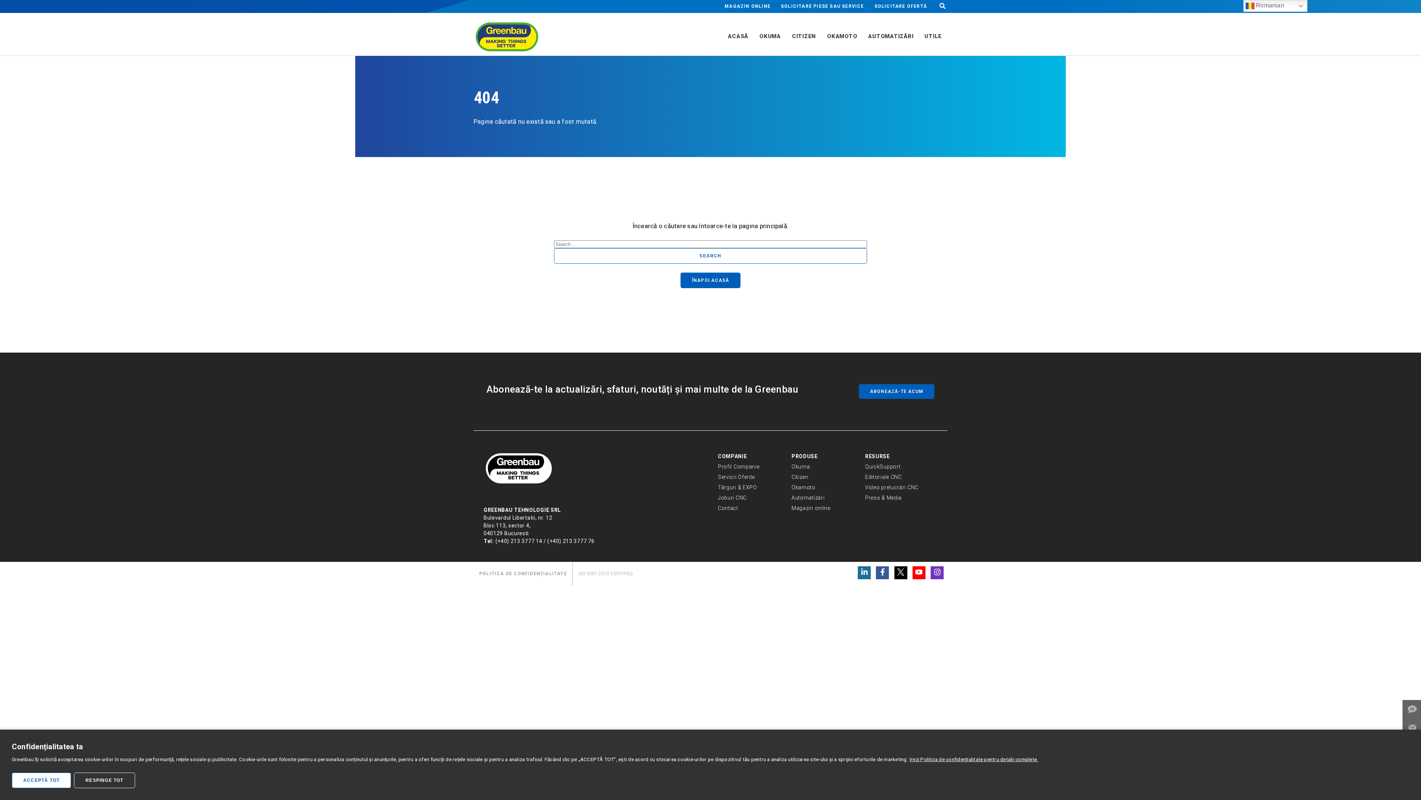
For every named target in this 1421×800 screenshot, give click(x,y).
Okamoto (804, 487)
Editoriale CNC (883, 477)
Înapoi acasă (710, 280)
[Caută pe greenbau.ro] (942, 6)
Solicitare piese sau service (822, 6)
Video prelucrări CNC (891, 487)
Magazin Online (747, 6)
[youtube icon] (919, 572)
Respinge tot (104, 780)
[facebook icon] (882, 572)
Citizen (800, 477)
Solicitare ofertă (900, 6)
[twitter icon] (900, 572)
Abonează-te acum (896, 391)
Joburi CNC (732, 498)
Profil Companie (739, 467)
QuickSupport (882, 467)
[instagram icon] (937, 572)
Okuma (801, 467)
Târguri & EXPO (737, 487)
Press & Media (883, 498)
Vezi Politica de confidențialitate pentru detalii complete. (973, 759)
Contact (728, 508)
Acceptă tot (41, 780)
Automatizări (808, 498)
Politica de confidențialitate (523, 573)
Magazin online (811, 508)
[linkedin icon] (864, 572)
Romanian (1269, 5)
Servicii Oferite (736, 477)
